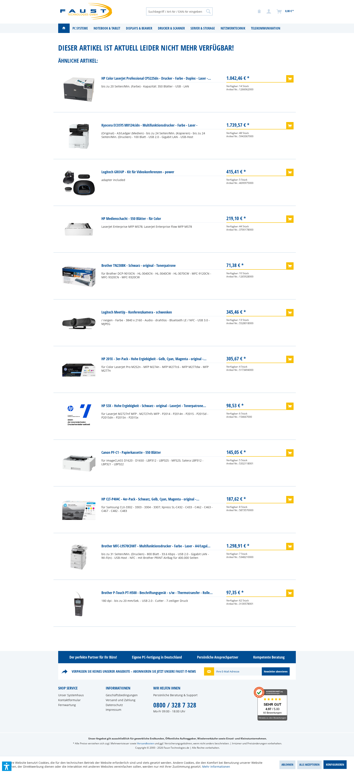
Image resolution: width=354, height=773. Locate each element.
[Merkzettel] (259, 11)
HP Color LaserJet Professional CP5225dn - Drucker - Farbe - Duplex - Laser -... (156, 78)
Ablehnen (287, 764)
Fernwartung (67, 705)
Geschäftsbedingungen (122, 695)
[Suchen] (208, 11)
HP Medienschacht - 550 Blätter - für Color (131, 218)
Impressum (113, 710)
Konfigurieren (335, 764)
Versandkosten (145, 743)
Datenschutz (114, 705)
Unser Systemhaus (71, 695)
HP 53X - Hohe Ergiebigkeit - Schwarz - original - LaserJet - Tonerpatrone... (153, 405)
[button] (6, 766)
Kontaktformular (69, 700)
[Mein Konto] (269, 11)
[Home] (64, 28)
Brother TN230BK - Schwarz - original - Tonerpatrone (138, 265)
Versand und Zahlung (120, 700)
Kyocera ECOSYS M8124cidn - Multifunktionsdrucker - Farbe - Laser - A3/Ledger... (149, 126)
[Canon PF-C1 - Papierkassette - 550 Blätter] (78, 463)
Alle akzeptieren (309, 764)
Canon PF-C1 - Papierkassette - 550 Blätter (131, 452)
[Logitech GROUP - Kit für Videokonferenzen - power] (78, 183)
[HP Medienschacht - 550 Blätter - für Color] (78, 229)
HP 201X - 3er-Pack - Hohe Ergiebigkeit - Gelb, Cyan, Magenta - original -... (153, 358)
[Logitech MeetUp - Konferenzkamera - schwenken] (78, 323)
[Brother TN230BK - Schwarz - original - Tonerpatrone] (78, 276)
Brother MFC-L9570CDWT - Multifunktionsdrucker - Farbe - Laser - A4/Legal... (155, 545)
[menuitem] (179, 11)
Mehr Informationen (216, 766)
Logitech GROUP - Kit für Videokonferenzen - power (137, 171)
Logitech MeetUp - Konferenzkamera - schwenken (136, 312)
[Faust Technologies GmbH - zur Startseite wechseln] (86, 11)
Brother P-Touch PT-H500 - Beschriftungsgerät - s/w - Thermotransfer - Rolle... (157, 592)
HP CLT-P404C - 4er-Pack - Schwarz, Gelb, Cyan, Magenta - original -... (150, 499)
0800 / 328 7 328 (174, 705)
